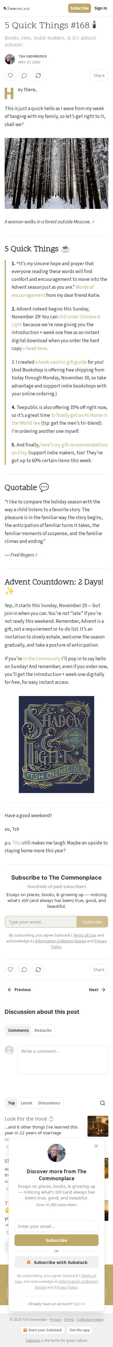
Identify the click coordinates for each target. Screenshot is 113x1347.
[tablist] (30, 1030)
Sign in (100, 8)
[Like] (10, 75)
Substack (33, 1340)
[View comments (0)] (24, 75)
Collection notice (90, 1319)
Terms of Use (84, 935)
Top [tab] (11, 1103)
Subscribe (79, 8)
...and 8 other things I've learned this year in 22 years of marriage (41, 1130)
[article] (56, 1133)
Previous (22, 989)
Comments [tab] (18, 1030)
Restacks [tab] (42, 1030)
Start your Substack (45, 1330)
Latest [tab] (26, 1103)
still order (69, 316)
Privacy (55, 1319)
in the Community (42, 658)
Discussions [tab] (49, 1103)
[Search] (102, 1103)
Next (94, 989)
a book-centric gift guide (61, 362)
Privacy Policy (66, 1287)
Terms (69, 1319)
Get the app (80, 1330)
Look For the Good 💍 (29, 1119)
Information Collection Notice (60, 941)
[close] (96, 1146)
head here (36, 348)
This (16, 843)
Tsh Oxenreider (33, 56)
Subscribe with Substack (61, 1262)
